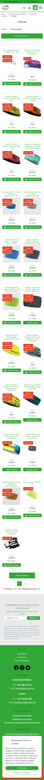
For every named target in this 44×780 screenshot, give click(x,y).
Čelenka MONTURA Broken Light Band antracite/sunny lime (32, 289)
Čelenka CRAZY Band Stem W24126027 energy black (12, 436)
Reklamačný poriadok (22, 719)
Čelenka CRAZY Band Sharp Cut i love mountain (32, 52)
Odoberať (33, 618)
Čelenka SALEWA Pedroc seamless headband (11, 532)
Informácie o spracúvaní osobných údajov (22, 722)
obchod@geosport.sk (14, 2)
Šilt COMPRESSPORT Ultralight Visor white (11, 51)
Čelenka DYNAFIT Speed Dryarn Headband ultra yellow (11, 337)
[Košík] (35, 7)
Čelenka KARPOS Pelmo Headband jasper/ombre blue (11, 194)
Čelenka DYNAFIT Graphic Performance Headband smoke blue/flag (32, 338)
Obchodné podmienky (22, 715)
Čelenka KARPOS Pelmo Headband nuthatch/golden (11, 484)
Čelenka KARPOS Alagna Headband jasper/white (11, 241)
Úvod (3, 14)
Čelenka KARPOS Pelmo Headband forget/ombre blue (32, 194)
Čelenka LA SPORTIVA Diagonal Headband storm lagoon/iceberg (32, 146)
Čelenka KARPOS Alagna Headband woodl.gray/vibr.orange (32, 241)
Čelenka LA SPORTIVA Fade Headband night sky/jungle (32, 387)
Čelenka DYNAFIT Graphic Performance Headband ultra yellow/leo (11, 387)
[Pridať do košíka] (11, 83)
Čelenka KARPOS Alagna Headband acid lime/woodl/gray (11, 289)
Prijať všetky (22, 768)
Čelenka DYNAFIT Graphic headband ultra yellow (11, 98)
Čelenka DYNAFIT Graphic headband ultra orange (32, 98)
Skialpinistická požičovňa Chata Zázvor (22, 734)
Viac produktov (22, 575)
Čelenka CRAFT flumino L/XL (32, 483)
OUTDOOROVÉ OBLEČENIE (17, 14)
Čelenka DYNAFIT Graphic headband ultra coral (11, 146)
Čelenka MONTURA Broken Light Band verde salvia (32, 436)
